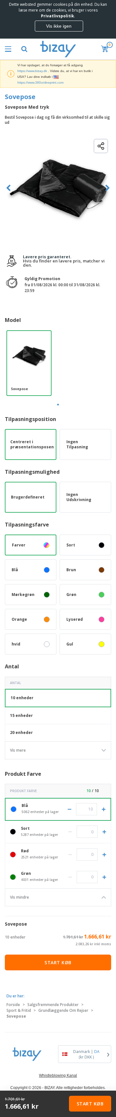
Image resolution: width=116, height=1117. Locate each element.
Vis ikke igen (59, 26)
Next (107, 188)
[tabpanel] (29, 363)
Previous (8, 188)
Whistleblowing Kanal (58, 1075)
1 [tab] (58, 404)
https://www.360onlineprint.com (40, 82)
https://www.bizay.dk (32, 71)
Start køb (58, 962)
